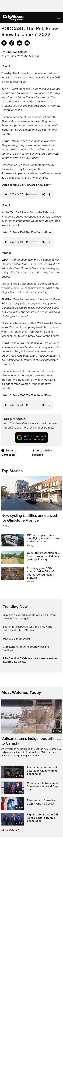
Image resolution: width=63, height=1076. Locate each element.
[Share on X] (4, 43)
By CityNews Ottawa (14, 52)
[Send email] (27, 43)
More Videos (9, 830)
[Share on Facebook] (11, 43)
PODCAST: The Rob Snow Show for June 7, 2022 (29, 32)
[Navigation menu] (59, 17)
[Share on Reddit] (19, 43)
